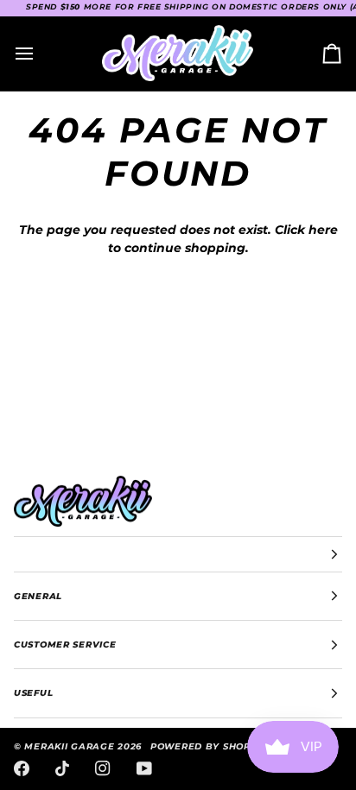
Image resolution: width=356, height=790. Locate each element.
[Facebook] (21, 768)
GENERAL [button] (38, 596)
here (323, 230)
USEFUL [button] (33, 692)
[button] (178, 554)
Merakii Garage (69, 746)
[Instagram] (103, 768)
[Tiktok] (62, 768)
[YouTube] (144, 768)
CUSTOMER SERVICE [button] (65, 644)
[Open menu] (40, 53)
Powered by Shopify (208, 746)
